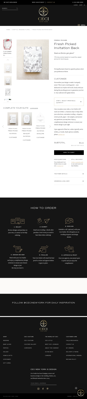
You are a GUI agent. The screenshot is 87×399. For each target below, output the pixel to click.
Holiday (6, 351)
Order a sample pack (77, 162)
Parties (5, 348)
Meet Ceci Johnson (51, 344)
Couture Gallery (30, 344)
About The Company (52, 348)
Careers (48, 355)
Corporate (28, 348)
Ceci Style (49, 340)
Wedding (6, 340)
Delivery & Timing (72, 351)
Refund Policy (71, 359)
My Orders (70, 348)
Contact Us (60, 166)
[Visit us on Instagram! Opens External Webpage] (38, 389)
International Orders (74, 355)
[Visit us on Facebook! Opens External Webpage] (43, 389)
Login (76, 5)
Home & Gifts (7, 355)
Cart (82, 5)
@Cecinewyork (34, 303)
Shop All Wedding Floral (21, 29)
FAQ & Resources (72, 340)
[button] (8, 48)
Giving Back (49, 351)
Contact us (51, 2)
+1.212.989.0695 (77, 2)
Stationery (7, 359)
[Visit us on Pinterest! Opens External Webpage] (47, 389)
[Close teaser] (76, 388)
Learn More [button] (34, 108)
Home (8, 29)
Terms (69, 396)
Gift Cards (7, 363)
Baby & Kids (7, 344)
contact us (61, 134)
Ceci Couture (29, 340)
